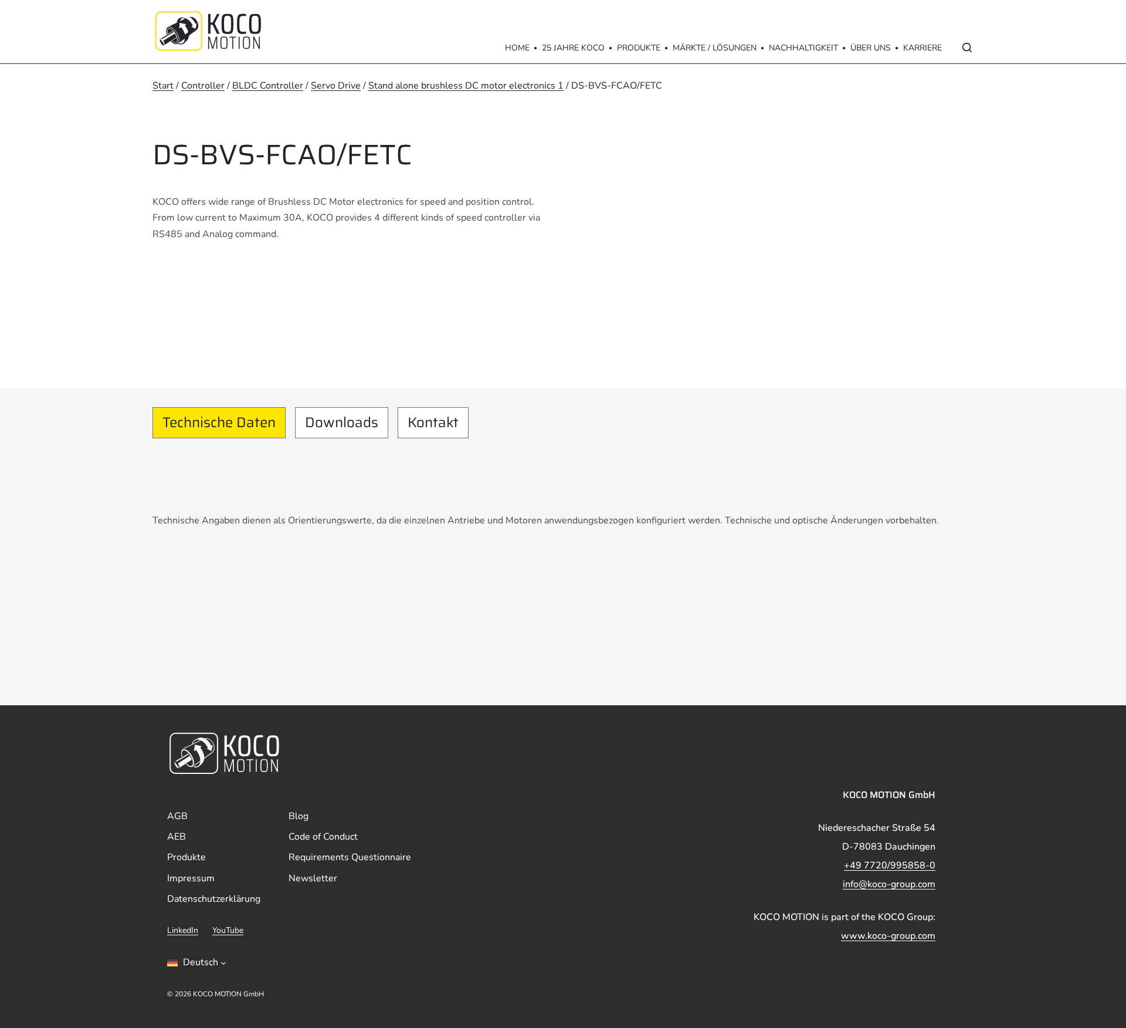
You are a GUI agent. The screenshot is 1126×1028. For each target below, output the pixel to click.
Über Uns (870, 47)
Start (163, 85)
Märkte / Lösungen (715, 47)
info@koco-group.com (889, 884)
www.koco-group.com (888, 935)
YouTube (227, 930)
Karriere (922, 47)
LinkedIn (182, 930)
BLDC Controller (267, 85)
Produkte (638, 47)
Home (517, 47)
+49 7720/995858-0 (889, 865)
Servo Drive (336, 85)
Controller (203, 85)
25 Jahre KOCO (573, 47)
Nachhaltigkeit (803, 47)
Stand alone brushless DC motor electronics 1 (466, 85)
